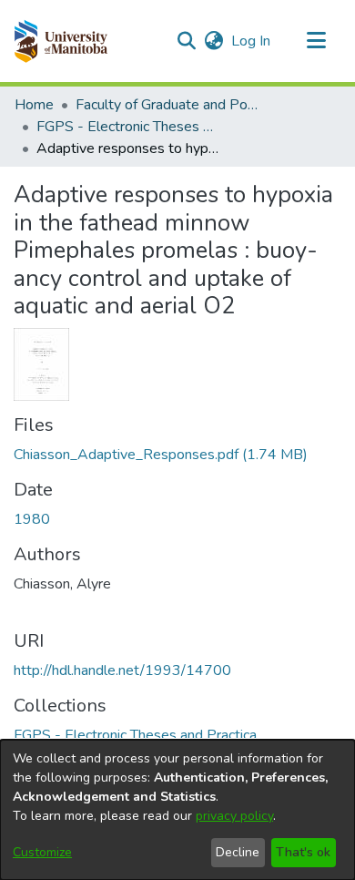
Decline (237, 852)
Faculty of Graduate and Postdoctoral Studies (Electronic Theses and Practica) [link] (167, 105)
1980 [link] (32, 519)
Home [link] (34, 105)
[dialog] (177, 810)
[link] (161, 455)
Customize (42, 852)
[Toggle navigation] (315, 41)
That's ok (303, 852)
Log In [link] (251, 41)
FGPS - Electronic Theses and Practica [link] (127, 127)
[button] (60, 41)
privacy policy (234, 815)
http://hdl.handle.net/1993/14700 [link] (122, 670)
